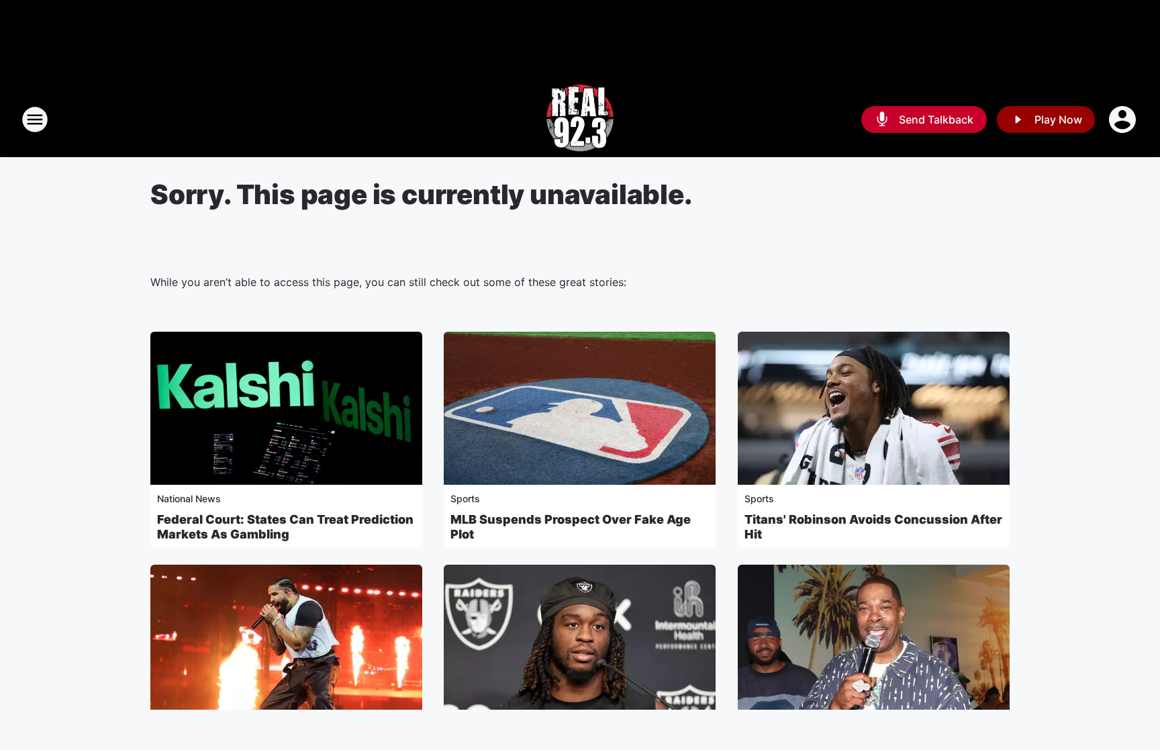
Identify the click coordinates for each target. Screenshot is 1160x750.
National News (189, 498)
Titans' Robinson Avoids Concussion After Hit (873, 526)
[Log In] (1124, 119)
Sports (465, 498)
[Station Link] (580, 119)
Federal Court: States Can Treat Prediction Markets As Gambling (285, 526)
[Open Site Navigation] (34, 119)
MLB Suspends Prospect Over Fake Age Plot (570, 526)
